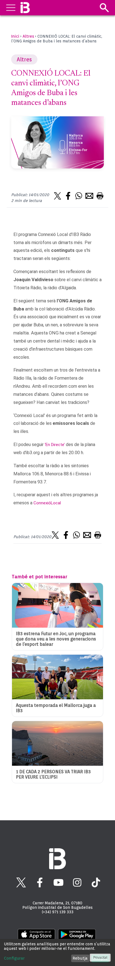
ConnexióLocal (47, 502)
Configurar (14, 958)
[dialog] (57, 952)
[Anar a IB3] (25, 7)
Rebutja (80, 958)
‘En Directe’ (55, 444)
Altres (28, 36)
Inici (15, 36)
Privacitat (100, 958)
